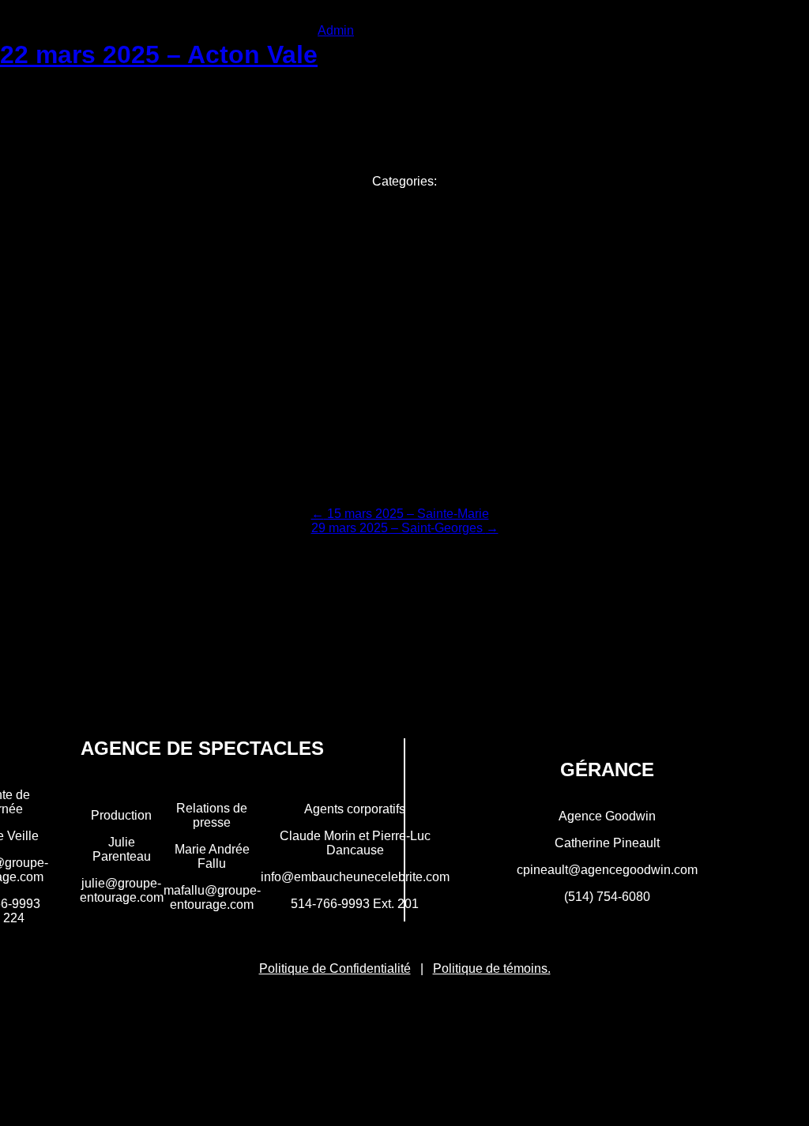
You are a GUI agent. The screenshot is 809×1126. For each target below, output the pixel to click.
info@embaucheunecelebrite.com (355, 877)
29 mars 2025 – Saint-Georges (405, 528)
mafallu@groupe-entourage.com (212, 897)
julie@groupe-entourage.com (122, 890)
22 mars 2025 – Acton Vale (159, 54)
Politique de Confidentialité (335, 968)
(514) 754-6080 (607, 896)
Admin (336, 30)
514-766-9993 (330, 903)
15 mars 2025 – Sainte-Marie (400, 513)
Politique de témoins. (492, 968)
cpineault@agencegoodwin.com (607, 869)
